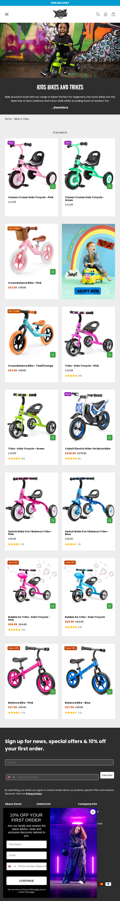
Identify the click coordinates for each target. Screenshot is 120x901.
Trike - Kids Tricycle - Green (26, 448)
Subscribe (107, 775)
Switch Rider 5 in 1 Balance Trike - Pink (30, 533)
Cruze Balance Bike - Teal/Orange (30, 366)
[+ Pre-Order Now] (53, 272)
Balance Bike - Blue (77, 703)
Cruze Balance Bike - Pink (25, 283)
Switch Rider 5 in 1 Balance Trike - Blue (87, 533)
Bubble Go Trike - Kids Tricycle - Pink (29, 618)
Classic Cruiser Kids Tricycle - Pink (30, 197)
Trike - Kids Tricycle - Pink (82, 366)
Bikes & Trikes (22, 118)
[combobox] (10, 777)
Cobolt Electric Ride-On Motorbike (87, 448)
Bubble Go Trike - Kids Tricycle (85, 617)
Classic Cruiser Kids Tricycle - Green (84, 199)
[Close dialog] (93, 812)
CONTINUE (26, 880)
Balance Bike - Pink (20, 703)
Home (8, 118)
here (37, 889)
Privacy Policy (34, 793)
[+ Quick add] (53, 186)
